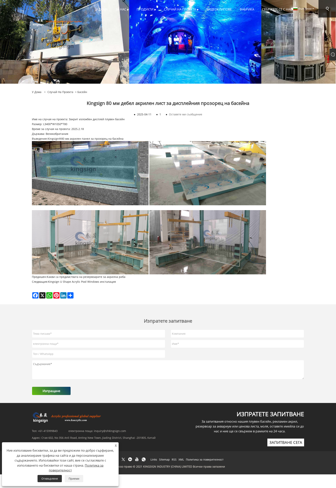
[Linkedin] (130, 459)
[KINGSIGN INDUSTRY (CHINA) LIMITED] (58, 22)
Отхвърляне (49, 478)
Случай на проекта (60, 92)
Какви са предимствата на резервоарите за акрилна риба (86, 277)
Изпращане (51, 391)
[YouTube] (137, 459)
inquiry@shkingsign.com (110, 431)
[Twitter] (123, 459)
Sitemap (164, 459)
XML (181, 459)
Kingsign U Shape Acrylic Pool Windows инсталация (82, 281)
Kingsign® (54, 138)
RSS (174, 459)
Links (153, 459)
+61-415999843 (48, 431)
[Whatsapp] (144, 459)
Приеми (74, 478)
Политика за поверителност (205, 459)
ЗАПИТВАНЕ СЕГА (285, 442)
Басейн (82, 92)
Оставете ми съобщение (185, 114)
